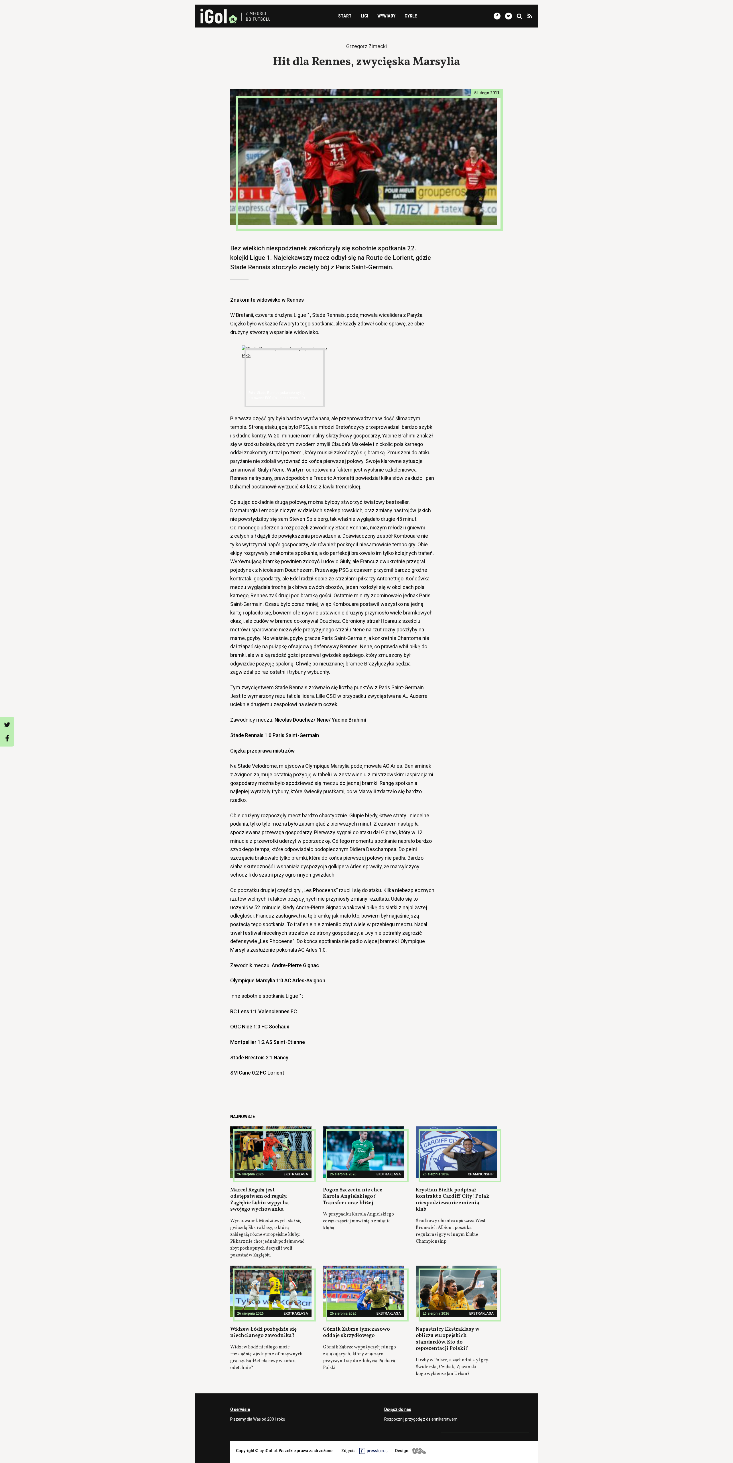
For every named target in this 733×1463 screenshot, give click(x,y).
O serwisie (240, 1409)
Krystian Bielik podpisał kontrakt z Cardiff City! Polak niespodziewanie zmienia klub (452, 1200)
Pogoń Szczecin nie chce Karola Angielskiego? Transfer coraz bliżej (352, 1197)
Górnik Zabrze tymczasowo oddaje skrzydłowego (356, 1333)
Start (345, 16)
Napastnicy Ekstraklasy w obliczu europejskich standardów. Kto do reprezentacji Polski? (447, 1339)
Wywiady (386, 16)
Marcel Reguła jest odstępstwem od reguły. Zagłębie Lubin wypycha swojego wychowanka (259, 1200)
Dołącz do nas (397, 1409)
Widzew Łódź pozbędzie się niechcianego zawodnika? (263, 1333)
